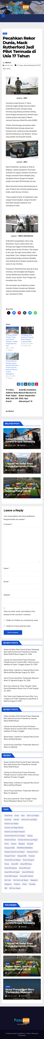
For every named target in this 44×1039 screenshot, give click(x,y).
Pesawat (31, 856)
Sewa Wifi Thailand (26, 876)
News (5, 33)
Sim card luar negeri (20, 880)
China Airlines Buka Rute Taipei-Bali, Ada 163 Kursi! (12, 395)
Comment (8, 524)
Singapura (8, 884)
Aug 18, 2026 (12, 996)
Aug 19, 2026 (12, 973)
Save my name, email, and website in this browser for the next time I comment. (19, 612)
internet (16, 819)
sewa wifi (14, 864)
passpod (30, 844)
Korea (8, 986)
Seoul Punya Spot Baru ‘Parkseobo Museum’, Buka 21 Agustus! (19, 992)
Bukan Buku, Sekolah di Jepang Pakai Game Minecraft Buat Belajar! (20, 491)
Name (6, 568)
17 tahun (20, 65)
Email (6, 582)
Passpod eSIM (10, 848)
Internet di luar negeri (29, 819)
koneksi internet (10, 840)
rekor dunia (6, 68)
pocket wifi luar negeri (13, 860)
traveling (32, 884)
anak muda (8, 815)
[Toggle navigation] (3, 19)
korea (7, 844)
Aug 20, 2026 (12, 950)
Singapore (34, 880)
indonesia (8, 819)
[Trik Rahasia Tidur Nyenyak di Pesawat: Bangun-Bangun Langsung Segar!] (27, 330)
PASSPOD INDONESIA (24, 848)
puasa (7, 864)
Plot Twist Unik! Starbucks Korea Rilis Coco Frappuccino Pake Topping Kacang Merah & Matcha (21, 698)
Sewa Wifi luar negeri (12, 872)
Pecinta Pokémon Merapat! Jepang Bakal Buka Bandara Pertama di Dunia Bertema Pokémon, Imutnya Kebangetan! (12, 367)
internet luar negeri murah (14, 827)
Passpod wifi (22, 856)
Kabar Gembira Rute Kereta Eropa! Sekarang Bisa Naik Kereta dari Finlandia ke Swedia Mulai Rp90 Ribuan (21, 652)
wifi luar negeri (15, 888)
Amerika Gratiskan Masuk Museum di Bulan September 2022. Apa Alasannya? (27, 395)
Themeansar (22, 1035)
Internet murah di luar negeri (15, 836)
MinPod (8, 63)
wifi (6, 888)
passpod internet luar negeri (15, 852)
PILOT (38, 65)
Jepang (29, 836)
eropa (17, 815)
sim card (8, 880)
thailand (17, 884)
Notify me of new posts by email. (18, 626)
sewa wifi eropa (26, 864)
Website (7, 595)
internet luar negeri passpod (15, 831)
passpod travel (10, 856)
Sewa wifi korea (24, 868)
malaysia (22, 844)
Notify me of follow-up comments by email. (22, 620)
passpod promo (32, 852)
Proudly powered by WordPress (16, 1033)
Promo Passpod (28, 860)
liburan (13, 844)
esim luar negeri (33, 815)
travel (24, 884)
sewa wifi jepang (11, 868)
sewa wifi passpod (11, 876)
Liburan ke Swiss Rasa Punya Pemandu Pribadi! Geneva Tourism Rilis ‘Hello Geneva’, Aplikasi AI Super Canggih (22, 662)
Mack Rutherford (29, 65)
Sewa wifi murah (28, 872)
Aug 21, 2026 (12, 927)
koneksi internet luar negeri (27, 840)
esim (23, 815)
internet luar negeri (11, 823)
